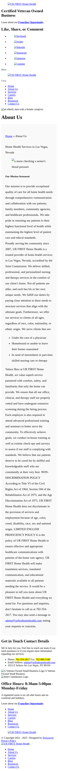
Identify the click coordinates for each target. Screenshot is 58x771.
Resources (13, 100)
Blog (10, 97)
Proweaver (48, 737)
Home (11, 86)
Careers (11, 95)
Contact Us (13, 103)
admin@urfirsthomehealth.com (23, 620)
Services (12, 92)
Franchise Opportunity (30, 22)
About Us (13, 89)
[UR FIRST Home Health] (15, 743)
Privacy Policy (8, 740)
